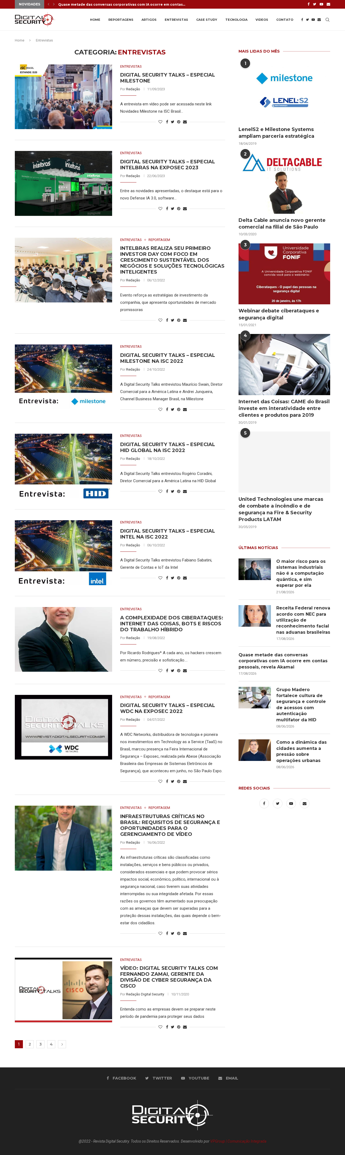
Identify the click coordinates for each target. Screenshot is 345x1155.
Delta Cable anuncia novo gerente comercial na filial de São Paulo (282, 223)
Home (95, 20)
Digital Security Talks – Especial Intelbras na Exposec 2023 (167, 165)
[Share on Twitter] (172, 122)
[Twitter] (314, 4)
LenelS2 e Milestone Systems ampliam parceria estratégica (276, 132)
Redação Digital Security (145, 994)
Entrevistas (176, 20)
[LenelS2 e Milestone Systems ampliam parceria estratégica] (284, 92)
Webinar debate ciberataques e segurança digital (279, 314)
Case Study (206, 20)
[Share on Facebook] (167, 122)
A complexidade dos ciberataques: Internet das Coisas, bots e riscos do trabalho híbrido (171, 624)
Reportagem (159, 240)
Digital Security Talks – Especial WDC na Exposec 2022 (167, 708)
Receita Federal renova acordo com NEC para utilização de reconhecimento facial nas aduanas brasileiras (303, 620)
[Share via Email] (185, 122)
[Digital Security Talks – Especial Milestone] (63, 96)
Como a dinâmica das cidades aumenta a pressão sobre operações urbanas (301, 751)
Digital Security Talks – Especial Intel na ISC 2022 (167, 534)
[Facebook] (308, 4)
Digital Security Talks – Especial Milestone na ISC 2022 (167, 358)
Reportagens (120, 20)
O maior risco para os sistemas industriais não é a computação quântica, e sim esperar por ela (301, 573)
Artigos (149, 20)
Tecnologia (236, 20)
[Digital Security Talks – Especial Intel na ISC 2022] (63, 552)
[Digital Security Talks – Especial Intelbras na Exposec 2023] (63, 183)
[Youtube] (321, 4)
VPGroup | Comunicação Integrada (238, 1141)
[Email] (328, 4)
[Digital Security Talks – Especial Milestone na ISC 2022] (63, 376)
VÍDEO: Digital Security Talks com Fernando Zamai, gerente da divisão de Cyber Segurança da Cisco (169, 977)
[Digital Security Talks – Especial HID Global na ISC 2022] (63, 466)
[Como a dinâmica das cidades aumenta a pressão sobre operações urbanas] (255, 750)
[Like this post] (160, 122)
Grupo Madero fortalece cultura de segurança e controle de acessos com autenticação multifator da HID (301, 704)
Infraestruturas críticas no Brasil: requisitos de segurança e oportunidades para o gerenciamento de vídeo (170, 825)
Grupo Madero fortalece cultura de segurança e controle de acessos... (123, 4)
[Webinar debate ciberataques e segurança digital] (284, 274)
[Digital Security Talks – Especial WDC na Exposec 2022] (63, 727)
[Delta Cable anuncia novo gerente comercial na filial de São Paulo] (284, 183)
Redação (133, 89)
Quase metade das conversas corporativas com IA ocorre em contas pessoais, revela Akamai (283, 661)
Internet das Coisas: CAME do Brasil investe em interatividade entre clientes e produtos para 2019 (284, 408)
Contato (284, 20)
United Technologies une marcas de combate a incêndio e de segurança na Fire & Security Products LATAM (281, 509)
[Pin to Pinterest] (178, 122)
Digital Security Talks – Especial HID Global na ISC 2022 (167, 447)
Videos (262, 20)
